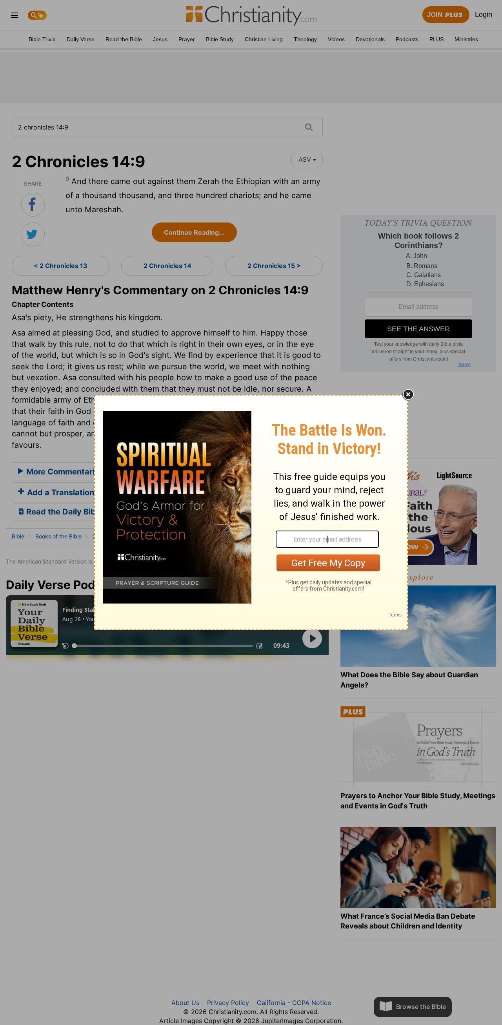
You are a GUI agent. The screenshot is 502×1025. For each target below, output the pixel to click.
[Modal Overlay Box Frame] (251, 512)
